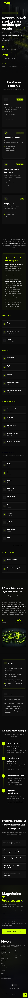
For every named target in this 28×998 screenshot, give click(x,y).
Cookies (14, 992)
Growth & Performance (6, 958)
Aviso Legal (5, 992)
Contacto (16, 960)
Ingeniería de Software (6, 956)
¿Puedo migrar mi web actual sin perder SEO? (13, 874)
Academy (3, 963)
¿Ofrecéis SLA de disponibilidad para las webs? (12, 867)
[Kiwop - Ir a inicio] (6, 3)
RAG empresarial (4, 968)
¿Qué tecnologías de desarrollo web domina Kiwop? (12, 843)
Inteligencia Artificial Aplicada (5, 953)
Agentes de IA (4, 965)
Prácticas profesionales (6, 978)
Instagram (16, 988)
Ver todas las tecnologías (19, 545)
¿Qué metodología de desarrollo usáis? (13, 859)
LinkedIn (11, 988)
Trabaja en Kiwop (4, 976)
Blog (16, 957)
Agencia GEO (4, 970)
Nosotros (17, 952)
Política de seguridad (21, 992)
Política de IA (14, 994)
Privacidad (10, 992)
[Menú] (24, 3)
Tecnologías (3, 960)
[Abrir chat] (25, 995)
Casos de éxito (18, 955)
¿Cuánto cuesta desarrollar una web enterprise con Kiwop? (13, 851)
